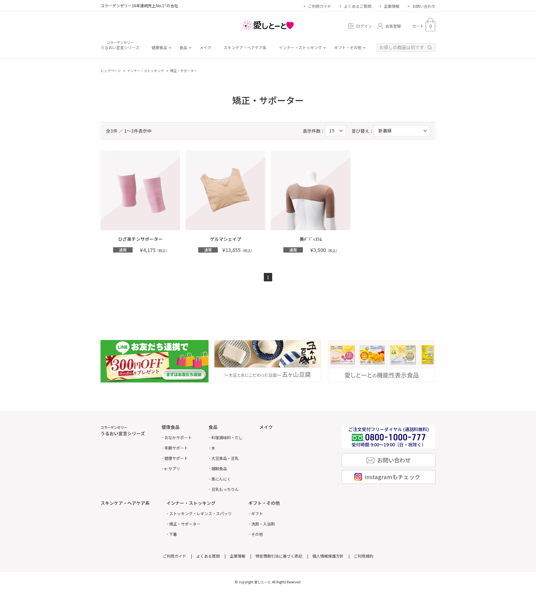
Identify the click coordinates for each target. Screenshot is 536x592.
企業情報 (391, 6)
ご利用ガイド (319, 6)
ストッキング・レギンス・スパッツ (200, 513)
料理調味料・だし (227, 437)
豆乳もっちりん (225, 489)
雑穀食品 (219, 468)
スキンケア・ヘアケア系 (245, 48)
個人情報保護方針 (328, 556)
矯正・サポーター (183, 70)
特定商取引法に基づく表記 (278, 556)
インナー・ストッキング (300, 48)
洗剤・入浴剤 (263, 524)
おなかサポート (178, 437)
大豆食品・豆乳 (225, 458)
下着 (173, 534)
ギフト (257, 513)
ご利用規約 (363, 556)
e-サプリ (172, 468)
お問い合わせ (424, 6)
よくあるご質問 (357, 6)
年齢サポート (176, 448)
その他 (257, 534)
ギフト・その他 (348, 48)
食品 (183, 48)
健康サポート (176, 458)
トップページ (110, 70)
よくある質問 (208, 556)
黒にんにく (221, 479)
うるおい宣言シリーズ (119, 45)
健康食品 (159, 48)
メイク (205, 48)
